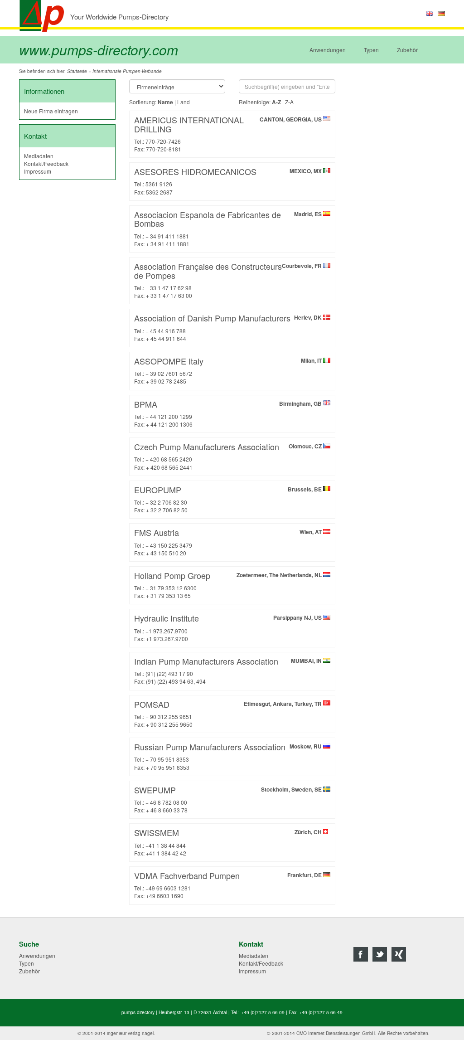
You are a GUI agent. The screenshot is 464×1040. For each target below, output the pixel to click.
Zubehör (407, 49)
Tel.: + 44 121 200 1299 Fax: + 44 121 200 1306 (228, 413)
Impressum (37, 171)
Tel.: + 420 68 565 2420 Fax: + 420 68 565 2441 (228, 456)
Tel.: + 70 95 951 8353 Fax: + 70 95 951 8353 (228, 756)
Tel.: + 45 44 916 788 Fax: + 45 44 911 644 (228, 327)
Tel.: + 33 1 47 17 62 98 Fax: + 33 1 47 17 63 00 (228, 279)
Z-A (289, 102)
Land (183, 102)
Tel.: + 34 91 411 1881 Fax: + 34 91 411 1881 (228, 228)
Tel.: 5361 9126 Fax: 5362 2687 (228, 180)
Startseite (77, 71)
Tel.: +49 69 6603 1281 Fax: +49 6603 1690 (228, 884)
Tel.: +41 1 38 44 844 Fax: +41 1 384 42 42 (228, 841)
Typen (371, 49)
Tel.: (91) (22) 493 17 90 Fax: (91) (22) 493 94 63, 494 (228, 670)
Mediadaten (38, 156)
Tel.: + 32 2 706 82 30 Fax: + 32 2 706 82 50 (228, 499)
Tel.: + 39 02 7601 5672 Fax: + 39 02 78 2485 (228, 370)
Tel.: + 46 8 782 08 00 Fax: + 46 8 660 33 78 (228, 799)
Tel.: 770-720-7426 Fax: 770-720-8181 (228, 133)
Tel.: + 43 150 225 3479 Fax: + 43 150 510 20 (228, 541)
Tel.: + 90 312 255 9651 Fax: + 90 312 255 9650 (228, 713)
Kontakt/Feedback (46, 163)
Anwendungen (327, 49)
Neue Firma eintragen (51, 111)
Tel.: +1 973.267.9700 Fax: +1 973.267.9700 (228, 627)
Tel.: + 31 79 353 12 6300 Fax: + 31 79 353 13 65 (228, 584)
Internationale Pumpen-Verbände (127, 71)
